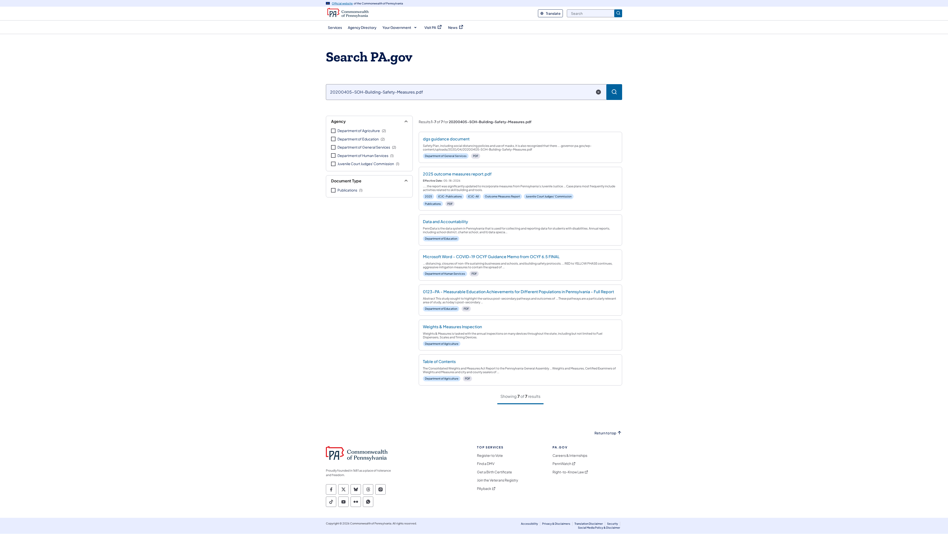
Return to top (605, 433)
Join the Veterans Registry (497, 480)
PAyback (484, 488)
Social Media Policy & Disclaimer (599, 527)
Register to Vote (490, 455)
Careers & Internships (570, 455)
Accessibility (529, 523)
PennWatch (562, 464)
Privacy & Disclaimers (556, 523)
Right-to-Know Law (568, 472)
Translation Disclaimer (588, 523)
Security (612, 523)
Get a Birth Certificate (494, 472)
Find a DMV (485, 464)
